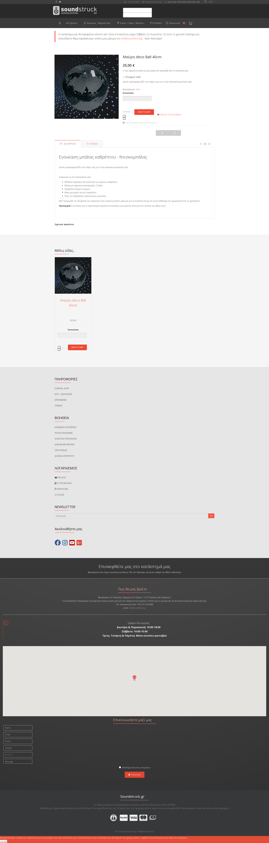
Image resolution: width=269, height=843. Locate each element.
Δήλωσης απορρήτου (141, 767)
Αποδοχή (136, 767)
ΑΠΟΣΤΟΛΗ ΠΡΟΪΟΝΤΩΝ (65, 438)
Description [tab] (70, 143)
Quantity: (127, 111)
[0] (190, 23)
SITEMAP (58, 405)
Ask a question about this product (141, 122)
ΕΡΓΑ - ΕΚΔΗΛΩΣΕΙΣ (63, 394)
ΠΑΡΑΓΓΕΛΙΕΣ (62, 489)
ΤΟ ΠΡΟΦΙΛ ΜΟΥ (64, 483)
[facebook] (56, 1)
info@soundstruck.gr (153, 2)
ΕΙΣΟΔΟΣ (61, 477)
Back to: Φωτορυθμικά (171, 114)
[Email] (209, 144)
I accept (3, 841)
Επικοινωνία (174, 23)
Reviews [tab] (94, 143)
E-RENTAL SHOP (62, 388)
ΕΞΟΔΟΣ (60, 494)
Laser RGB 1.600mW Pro (174, 133)
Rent (138, 89)
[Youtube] (60, 1)
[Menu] (184, 23)
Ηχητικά (73, 23)
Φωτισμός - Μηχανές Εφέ (98, 23)
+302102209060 (133, 2)
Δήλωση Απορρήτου (178, 837)
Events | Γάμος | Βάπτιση (131, 23)
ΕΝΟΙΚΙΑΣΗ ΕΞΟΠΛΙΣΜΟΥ (66, 427)
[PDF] (201, 144)
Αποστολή (135, 774)
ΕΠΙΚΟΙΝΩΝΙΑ (60, 400)
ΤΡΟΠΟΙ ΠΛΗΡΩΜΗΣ (64, 433)
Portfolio (157, 23)
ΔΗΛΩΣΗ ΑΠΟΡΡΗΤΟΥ (64, 456)
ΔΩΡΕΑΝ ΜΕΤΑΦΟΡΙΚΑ (65, 444)
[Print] (205, 144)
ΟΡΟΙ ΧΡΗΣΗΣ (61, 450)
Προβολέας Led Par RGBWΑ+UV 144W (162, 133)
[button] (208, 1)
